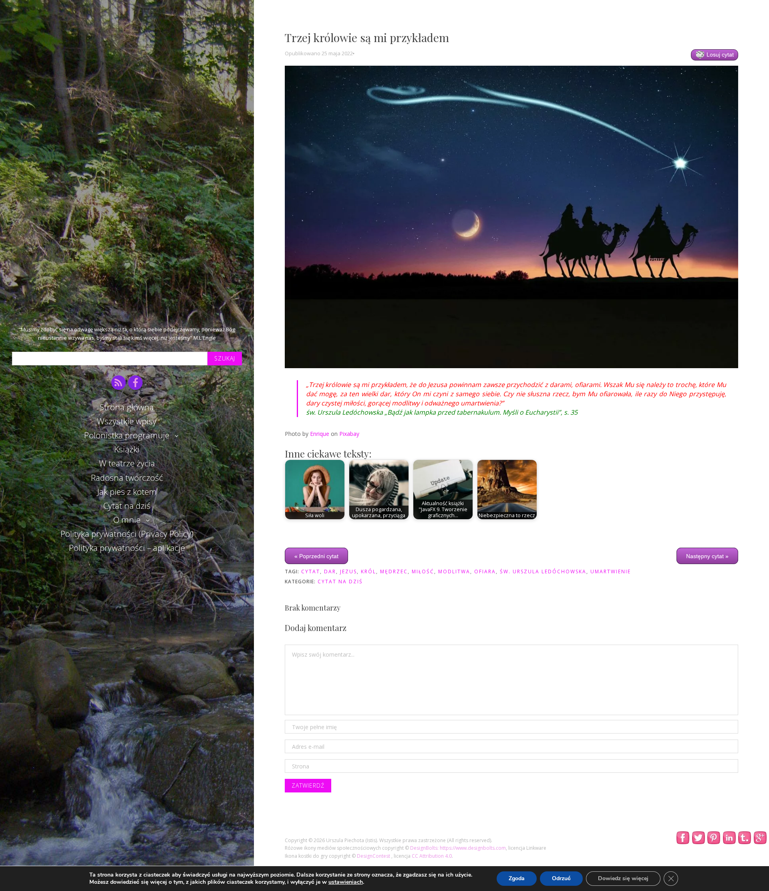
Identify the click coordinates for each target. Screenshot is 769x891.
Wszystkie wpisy (127, 421)
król (368, 571)
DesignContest (374, 856)
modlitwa (454, 571)
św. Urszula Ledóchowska (543, 571)
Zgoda (517, 878)
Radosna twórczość (127, 477)
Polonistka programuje (126, 435)
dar (330, 571)
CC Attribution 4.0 (432, 856)
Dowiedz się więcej (623, 878)
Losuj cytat (719, 54)
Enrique (319, 433)
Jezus (348, 571)
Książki (126, 449)
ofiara (485, 571)
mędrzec (394, 571)
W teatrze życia (127, 463)
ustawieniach (345, 882)
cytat (310, 571)
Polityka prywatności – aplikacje (127, 547)
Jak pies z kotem (127, 491)
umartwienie (610, 571)
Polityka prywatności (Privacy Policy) (126, 533)
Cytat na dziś (127, 505)
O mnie (127, 519)
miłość (423, 571)
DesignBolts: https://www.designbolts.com (458, 848)
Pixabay (349, 433)
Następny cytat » (707, 556)
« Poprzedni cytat (316, 556)
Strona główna (127, 407)
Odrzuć (561, 878)
